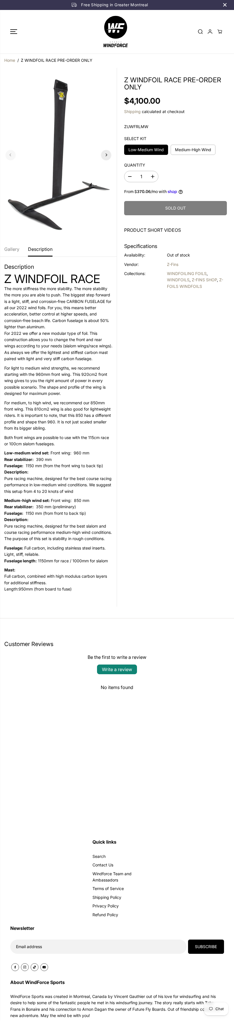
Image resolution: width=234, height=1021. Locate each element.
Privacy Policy (105, 905)
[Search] (200, 31)
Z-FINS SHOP (204, 279)
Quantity (134, 165)
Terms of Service (108, 888)
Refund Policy (105, 914)
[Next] (106, 155)
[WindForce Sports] (115, 31)
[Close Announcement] (225, 5)
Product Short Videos (152, 230)
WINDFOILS (178, 279)
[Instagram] (25, 967)
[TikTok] (34, 967)
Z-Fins (172, 264)
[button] (13, 31)
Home (9, 60)
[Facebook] (15, 967)
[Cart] (219, 31)
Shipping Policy (106, 897)
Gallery (11, 249)
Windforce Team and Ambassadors (112, 876)
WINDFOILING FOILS (187, 273)
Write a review (117, 669)
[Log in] (210, 31)
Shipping (132, 111)
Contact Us (102, 864)
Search (99, 856)
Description (40, 249)
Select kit (135, 138)
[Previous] (10, 155)
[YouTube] (44, 967)
